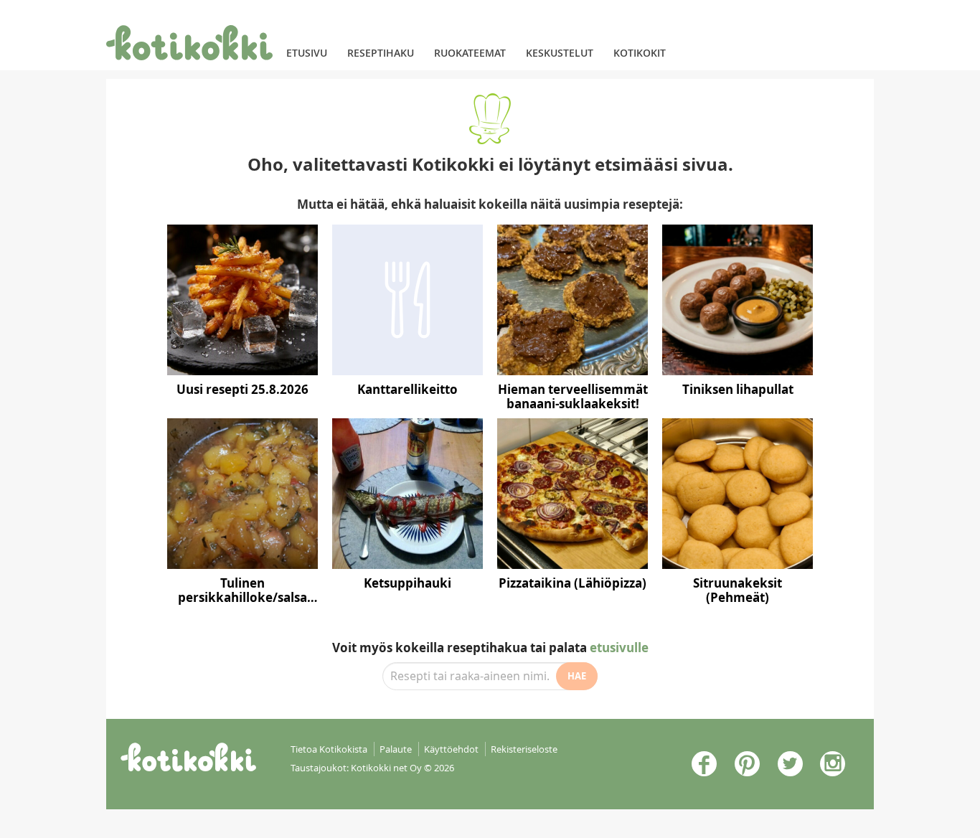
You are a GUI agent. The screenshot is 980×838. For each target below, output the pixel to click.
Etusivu (306, 53)
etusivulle (619, 647)
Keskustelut (559, 53)
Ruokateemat (470, 53)
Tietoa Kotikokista (329, 749)
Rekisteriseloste (524, 749)
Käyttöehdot (451, 749)
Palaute (396, 749)
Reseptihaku (380, 53)
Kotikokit (639, 53)
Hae (576, 675)
